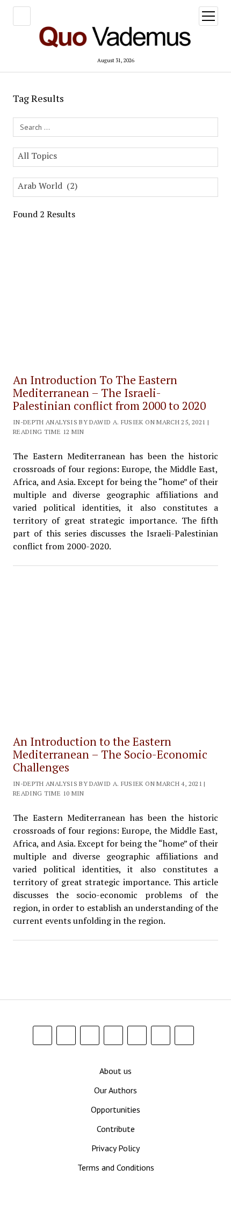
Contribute (116, 1128)
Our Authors (115, 1090)
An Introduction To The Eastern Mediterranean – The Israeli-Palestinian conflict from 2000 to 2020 (109, 392)
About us (115, 1070)
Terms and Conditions (115, 1167)
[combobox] (115, 157)
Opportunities (115, 1109)
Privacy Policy (115, 1148)
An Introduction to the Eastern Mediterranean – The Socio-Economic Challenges (110, 754)
